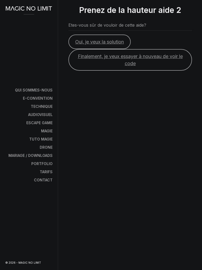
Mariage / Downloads (30, 155)
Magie (47, 131)
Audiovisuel (40, 114)
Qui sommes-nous (34, 90)
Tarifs (46, 172)
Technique (42, 106)
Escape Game (39, 122)
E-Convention (38, 98)
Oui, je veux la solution (99, 42)
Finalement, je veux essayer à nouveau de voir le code (130, 60)
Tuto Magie (41, 139)
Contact (43, 180)
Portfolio (42, 163)
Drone (46, 147)
